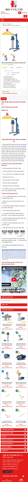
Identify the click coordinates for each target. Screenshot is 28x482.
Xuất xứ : (9, 72)
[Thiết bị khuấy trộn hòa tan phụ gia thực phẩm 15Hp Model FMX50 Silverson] (21, 317)
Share (5, 67)
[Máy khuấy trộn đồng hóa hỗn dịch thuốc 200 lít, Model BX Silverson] (7, 375)
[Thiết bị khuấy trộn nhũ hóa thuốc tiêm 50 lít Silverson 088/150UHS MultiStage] (7, 317)
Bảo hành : (8, 74)
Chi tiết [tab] (4, 98)
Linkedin (19, 67)
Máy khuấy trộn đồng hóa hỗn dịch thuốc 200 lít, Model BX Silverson (7, 384)
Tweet (12, 67)
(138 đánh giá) (10, 64)
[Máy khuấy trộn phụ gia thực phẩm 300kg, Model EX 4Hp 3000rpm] (7, 336)
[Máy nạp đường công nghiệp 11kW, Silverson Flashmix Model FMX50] (21, 336)
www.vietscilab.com (13, 468)
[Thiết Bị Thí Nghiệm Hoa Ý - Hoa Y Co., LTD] (14, 10)
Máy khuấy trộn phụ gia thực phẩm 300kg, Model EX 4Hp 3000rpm (7, 345)
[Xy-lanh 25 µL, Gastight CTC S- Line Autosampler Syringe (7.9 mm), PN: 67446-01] (21, 414)
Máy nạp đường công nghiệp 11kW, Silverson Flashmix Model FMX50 (21, 345)
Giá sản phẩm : (6, 91)
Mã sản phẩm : (8, 70)
